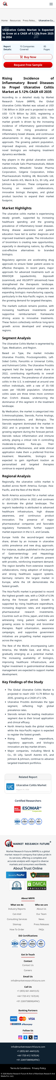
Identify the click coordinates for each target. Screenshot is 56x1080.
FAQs (41, 929)
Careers (28, 970)
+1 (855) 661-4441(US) (28, 990)
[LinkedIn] (36, 1037)
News (41, 919)
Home (4, 20)
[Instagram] (20, 1037)
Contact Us (28, 965)
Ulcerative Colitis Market (31, 785)
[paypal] (16, 875)
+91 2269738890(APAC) (28, 1001)
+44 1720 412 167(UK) (28, 996)
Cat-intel (17, 914)
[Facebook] (25, 1037)
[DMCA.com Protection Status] (37, 885)
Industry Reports (17, 908)
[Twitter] (30, 1037)
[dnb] (16, 885)
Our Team (41, 914)
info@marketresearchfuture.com (28, 980)
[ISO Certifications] (28, 942)
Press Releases (29, 20)
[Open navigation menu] (51, 4)
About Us (41, 908)
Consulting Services (17, 919)
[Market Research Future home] (5, 4)
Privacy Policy (39, 1068)
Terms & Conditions (20, 1068)
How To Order (17, 929)
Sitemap (17, 924)
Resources (15, 20)
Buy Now (30, 57)
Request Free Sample (28, 65)
